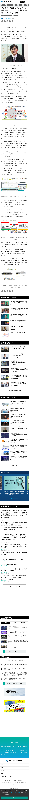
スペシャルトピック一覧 (14, 390)
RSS (14, 784)
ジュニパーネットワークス (7, 15)
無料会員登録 (22, 1)
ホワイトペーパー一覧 (14, 586)
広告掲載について (20, 780)
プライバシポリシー (14, 792)
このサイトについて (7, 780)
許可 (14, 797)
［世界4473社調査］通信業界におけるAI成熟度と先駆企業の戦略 (16, 665)
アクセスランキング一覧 (11, 651)
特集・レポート (4, 764)
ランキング (3, 770)
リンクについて (11, 782)
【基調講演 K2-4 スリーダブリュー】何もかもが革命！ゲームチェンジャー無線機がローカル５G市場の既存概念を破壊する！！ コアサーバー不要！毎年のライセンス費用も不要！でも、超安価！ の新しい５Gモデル (16, 674)
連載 (2, 773)
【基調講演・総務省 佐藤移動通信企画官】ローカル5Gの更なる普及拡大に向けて (15, 679)
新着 (2, 767)
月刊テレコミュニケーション (7, 776)
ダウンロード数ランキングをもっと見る (14, 683)
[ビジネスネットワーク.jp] (6, 1)
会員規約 (16, 782)
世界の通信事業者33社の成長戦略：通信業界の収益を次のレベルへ (15, 661)
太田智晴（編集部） (8, 18)
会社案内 (14, 780)
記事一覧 (14, 465)
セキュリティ (15, 15)
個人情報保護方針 (22, 782)
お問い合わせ (4, 782)
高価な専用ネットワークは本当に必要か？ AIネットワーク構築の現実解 (16, 669)
